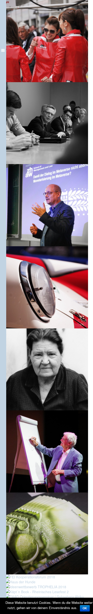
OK (85, 608)
